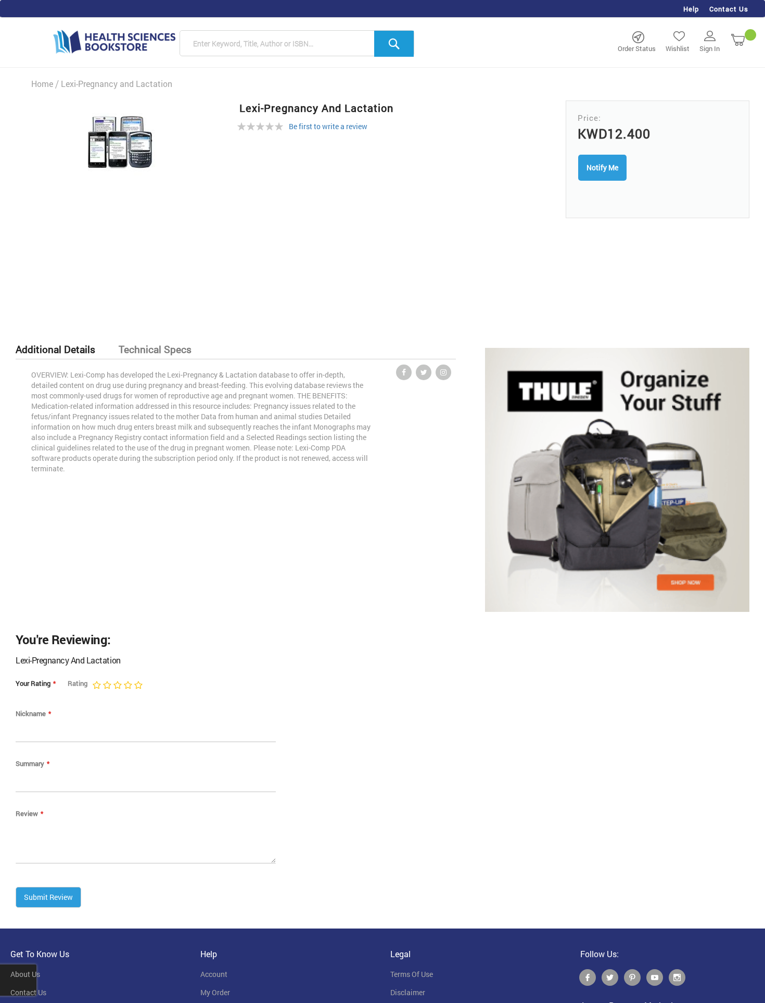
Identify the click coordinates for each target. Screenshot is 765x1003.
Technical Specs (155, 349)
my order (215, 992)
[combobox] (297, 44)
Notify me (602, 167)
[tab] (61, 350)
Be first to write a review (328, 126)
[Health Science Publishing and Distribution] (114, 41)
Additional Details (55, 349)
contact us (28, 992)
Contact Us (728, 9)
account (213, 974)
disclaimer (407, 992)
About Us (25, 974)
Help (691, 9)
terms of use (411, 974)
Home (42, 83)
